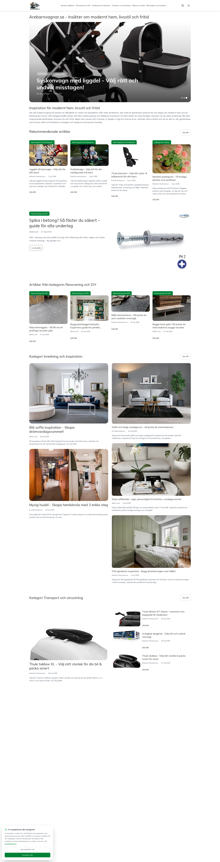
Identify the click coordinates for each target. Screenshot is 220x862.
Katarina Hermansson (37, 176)
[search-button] (182, 5)
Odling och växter (138, 5)
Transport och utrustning (121, 5)
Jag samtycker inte (27, 849)
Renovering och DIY (83, 5)
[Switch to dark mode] (189, 5)
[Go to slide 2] (184, 98)
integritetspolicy (10, 844)
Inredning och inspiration (101, 5)
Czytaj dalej (36, 248)
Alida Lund (33, 334)
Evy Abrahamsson (43, 94)
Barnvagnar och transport (156, 5)
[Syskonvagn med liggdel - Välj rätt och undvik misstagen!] (110, 62)
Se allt (186, 132)
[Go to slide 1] (182, 98)
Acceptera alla (27, 855)
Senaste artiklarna (68, 5)
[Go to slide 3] (186, 98)
